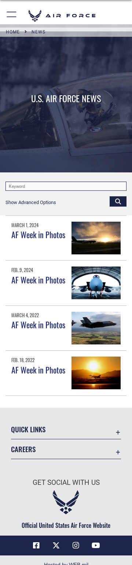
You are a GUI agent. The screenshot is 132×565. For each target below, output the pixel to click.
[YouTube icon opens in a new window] (95, 545)
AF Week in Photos (38, 234)
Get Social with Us (66, 482)
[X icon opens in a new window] (56, 545)
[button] (12, 15)
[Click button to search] (118, 201)
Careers (23, 449)
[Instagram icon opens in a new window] (75, 545)
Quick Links (28, 429)
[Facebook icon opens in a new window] (36, 545)
